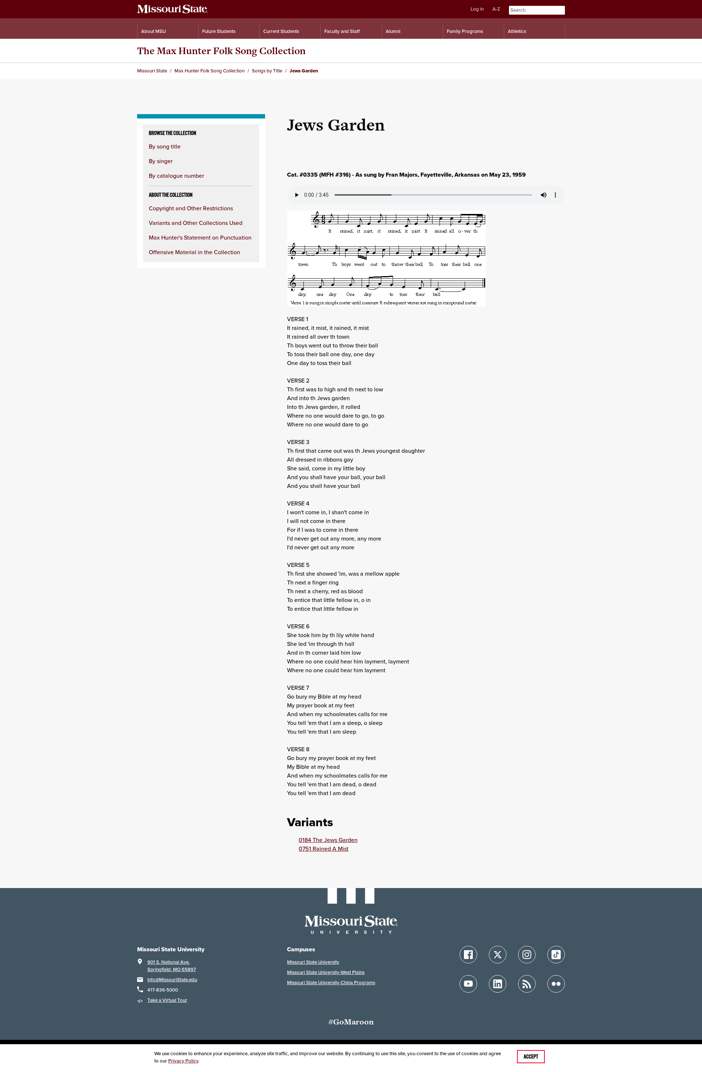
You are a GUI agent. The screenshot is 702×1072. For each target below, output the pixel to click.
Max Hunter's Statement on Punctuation (200, 237)
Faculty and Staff (342, 31)
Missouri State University (313, 962)
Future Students (218, 31)
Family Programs (465, 31)
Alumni (393, 31)
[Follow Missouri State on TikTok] (556, 954)
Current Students (281, 31)
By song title (165, 146)
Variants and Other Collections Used (195, 223)
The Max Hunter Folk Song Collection (221, 50)
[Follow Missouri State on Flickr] (556, 984)
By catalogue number (176, 176)
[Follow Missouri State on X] (497, 954)
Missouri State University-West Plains (326, 972)
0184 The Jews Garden (328, 840)
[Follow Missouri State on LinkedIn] (497, 984)
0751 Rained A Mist (323, 849)
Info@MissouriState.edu (172, 979)
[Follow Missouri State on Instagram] (527, 954)
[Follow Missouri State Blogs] (527, 984)
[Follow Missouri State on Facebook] (468, 954)
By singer (161, 161)
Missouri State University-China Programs (331, 982)
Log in (477, 8)
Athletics (517, 31)
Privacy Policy (183, 1060)
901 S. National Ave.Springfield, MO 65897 (171, 966)
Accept (531, 1056)
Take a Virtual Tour (167, 1000)
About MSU (153, 31)
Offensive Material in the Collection (194, 252)
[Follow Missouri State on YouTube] (468, 984)
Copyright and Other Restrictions (191, 208)
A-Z (496, 8)
